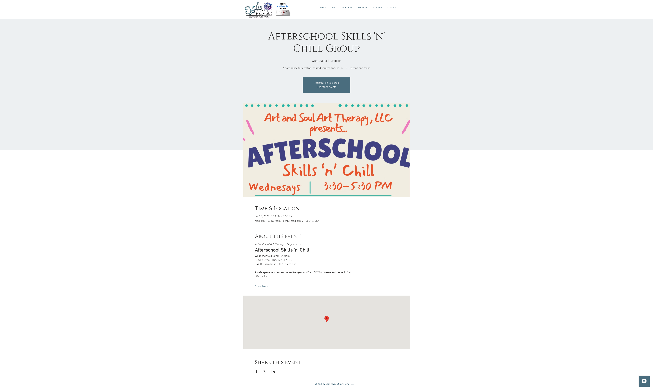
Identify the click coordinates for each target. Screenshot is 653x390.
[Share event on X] (264, 371)
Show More (261, 286)
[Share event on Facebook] (256, 371)
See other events (326, 87)
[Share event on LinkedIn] (273, 371)
